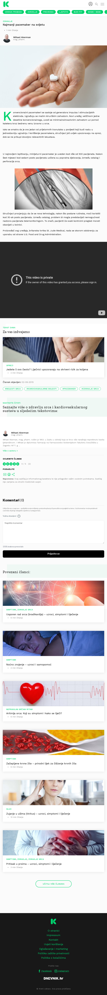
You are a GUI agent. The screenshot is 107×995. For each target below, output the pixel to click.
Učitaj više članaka (53, 884)
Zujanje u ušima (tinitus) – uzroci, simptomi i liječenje (38, 813)
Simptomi (11, 609)
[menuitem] (90, 4)
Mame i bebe (94, 12)
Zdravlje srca (25, 609)
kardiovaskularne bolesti (42, 389)
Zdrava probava (13, 12)
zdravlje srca (91, 389)
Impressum (53, 935)
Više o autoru (9, 451)
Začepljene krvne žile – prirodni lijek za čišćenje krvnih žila (41, 763)
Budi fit (78, 12)
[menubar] (90, 4)
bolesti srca (14, 389)
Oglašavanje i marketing (53, 948)
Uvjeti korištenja (53, 944)
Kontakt (53, 939)
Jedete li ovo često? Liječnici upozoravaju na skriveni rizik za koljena (47, 369)
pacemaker (70, 389)
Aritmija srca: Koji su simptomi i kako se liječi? (34, 713)
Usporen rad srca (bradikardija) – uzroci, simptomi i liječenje (42, 614)
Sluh (8, 809)
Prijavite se (54, 553)
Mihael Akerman (20, 432)
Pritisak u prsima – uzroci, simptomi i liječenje (34, 863)
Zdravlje (32, 12)
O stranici (53, 930)
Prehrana (48, 12)
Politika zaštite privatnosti (53, 953)
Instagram (63, 971)
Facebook (46, 971)
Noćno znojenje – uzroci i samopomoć (28, 664)
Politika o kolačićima (53, 957)
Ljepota (63, 12)
